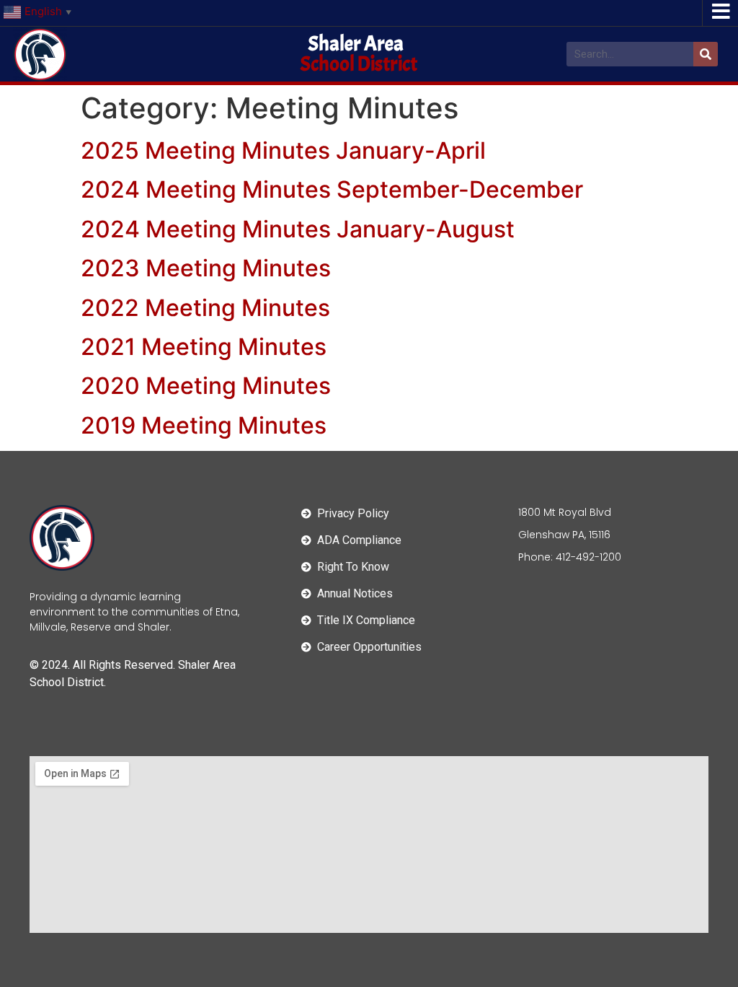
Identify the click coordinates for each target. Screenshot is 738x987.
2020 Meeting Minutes (206, 386)
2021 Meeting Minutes (203, 347)
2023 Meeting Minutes (206, 268)
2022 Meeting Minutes (205, 308)
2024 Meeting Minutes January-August (298, 229)
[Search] (705, 54)
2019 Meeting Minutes (203, 425)
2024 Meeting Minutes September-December (332, 189)
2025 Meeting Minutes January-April (283, 150)
